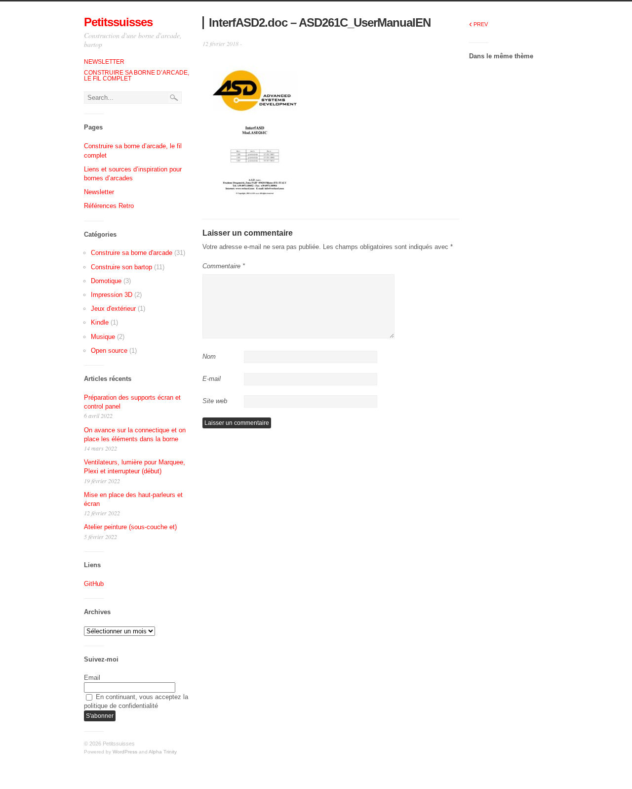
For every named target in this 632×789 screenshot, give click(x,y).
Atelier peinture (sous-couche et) (130, 527)
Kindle (100, 322)
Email (92, 677)
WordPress (125, 751)
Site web (214, 401)
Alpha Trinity (163, 751)
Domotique (106, 281)
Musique (103, 336)
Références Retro (109, 205)
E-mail (211, 378)
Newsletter (104, 61)
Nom (209, 356)
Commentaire (223, 266)
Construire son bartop (121, 267)
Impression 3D (111, 294)
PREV (478, 24)
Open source (109, 350)
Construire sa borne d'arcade (131, 252)
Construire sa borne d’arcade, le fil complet (136, 75)
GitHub (94, 583)
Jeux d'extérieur (113, 308)
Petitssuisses (118, 22)
